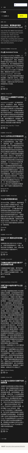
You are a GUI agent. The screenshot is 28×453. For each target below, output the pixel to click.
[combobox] (21, 15)
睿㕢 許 (3, 370)
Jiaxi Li (3, 86)
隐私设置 (3, 446)
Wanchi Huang (9, 370)
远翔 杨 (3, 276)
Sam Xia (11, 125)
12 (25, 288)
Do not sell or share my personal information (15, 446)
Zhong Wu (3, 227)
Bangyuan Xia (5, 188)
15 (25, 100)
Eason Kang (4, 252)
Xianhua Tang (5, 125)
